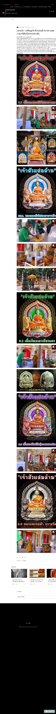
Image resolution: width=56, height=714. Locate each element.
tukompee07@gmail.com (6, 4)
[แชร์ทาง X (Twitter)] (19, 557)
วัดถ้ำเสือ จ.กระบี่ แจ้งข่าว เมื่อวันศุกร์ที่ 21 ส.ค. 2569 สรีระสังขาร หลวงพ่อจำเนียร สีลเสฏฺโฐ (36, 580)
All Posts (12, 19)
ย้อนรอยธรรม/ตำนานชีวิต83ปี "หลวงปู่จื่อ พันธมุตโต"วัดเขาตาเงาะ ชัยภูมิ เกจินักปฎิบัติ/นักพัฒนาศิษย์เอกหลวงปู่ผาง (19, 580)
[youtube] (53, 11)
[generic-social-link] (49, 11)
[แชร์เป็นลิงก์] (25, 557)
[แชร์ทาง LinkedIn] (22, 557)
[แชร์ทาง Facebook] (17, 557)
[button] (53, 4)
